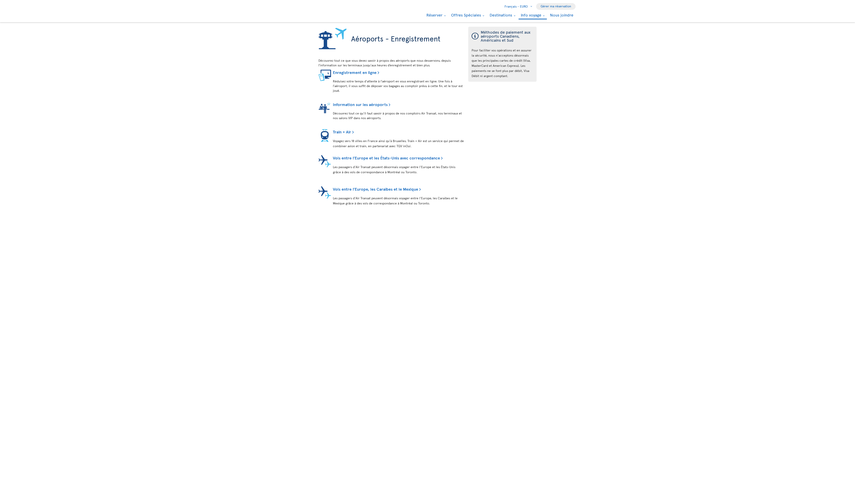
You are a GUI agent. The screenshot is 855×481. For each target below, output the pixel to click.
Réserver (434, 15)
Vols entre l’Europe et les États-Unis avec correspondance (386, 158)
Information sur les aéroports (360, 104)
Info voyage (530, 15)
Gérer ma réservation (556, 6)
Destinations (500, 15)
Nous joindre (561, 15)
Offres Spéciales (465, 15)
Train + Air (342, 132)
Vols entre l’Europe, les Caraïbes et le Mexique (375, 189)
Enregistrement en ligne (355, 72)
